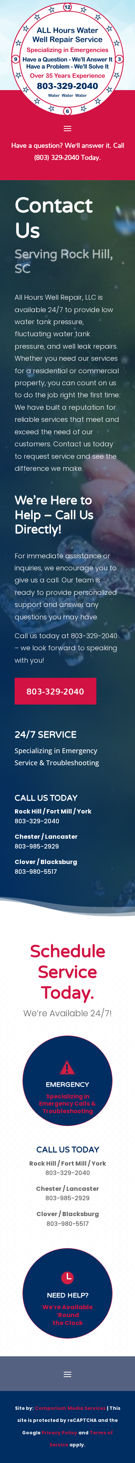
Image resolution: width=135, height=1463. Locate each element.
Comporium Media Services (70, 1408)
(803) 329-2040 (56, 157)
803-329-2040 (55, 691)
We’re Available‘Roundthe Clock (67, 1315)
